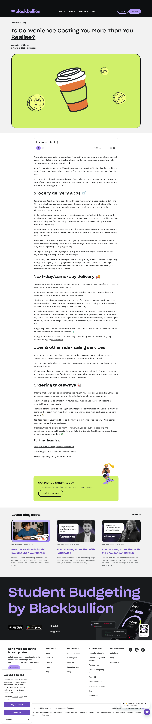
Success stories (95, 682)
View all (134, 515)
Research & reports (97, 686)
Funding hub (72, 658)
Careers (49, 662)
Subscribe (14, 668)
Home (48, 653)
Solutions (114, 653)
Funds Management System (97, 659)
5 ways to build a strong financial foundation (54, 447)
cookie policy (18, 697)
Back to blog (20, 22)
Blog (93, 11)
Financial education (97, 653)
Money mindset (73, 653)
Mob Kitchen (109, 420)
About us (49, 658)
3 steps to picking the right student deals (52, 456)
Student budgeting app (96, 671)
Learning (70, 662)
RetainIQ (92, 677)
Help (47, 672)
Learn (60, 11)
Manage (82, 11)
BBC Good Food (40, 420)
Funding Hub (94, 665)
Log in (123, 11)
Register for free (51, 493)
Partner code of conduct (65, 708)
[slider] (67, 148)
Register (135, 11)
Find (71, 11)
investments (57, 340)
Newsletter (93, 696)
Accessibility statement (43, 708)
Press (48, 667)
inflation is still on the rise (50, 240)
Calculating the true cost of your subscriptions (55, 451)
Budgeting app (73, 667)
